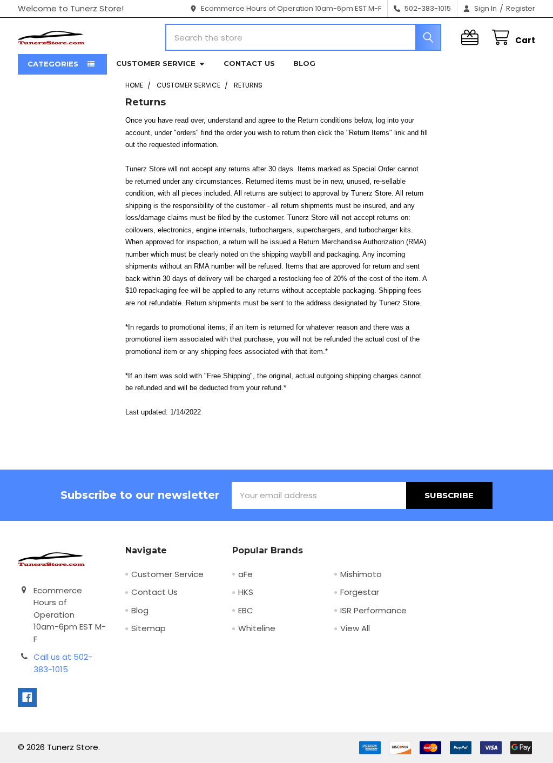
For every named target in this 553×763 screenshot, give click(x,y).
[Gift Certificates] (472, 37)
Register (520, 8)
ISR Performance (373, 610)
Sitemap (148, 628)
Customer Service (155, 63)
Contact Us (249, 63)
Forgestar (359, 592)
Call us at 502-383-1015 (62, 663)
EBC (245, 610)
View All (355, 628)
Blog (304, 63)
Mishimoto (361, 574)
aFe (245, 574)
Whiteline (256, 628)
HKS (245, 592)
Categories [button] (53, 63)
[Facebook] (27, 697)
